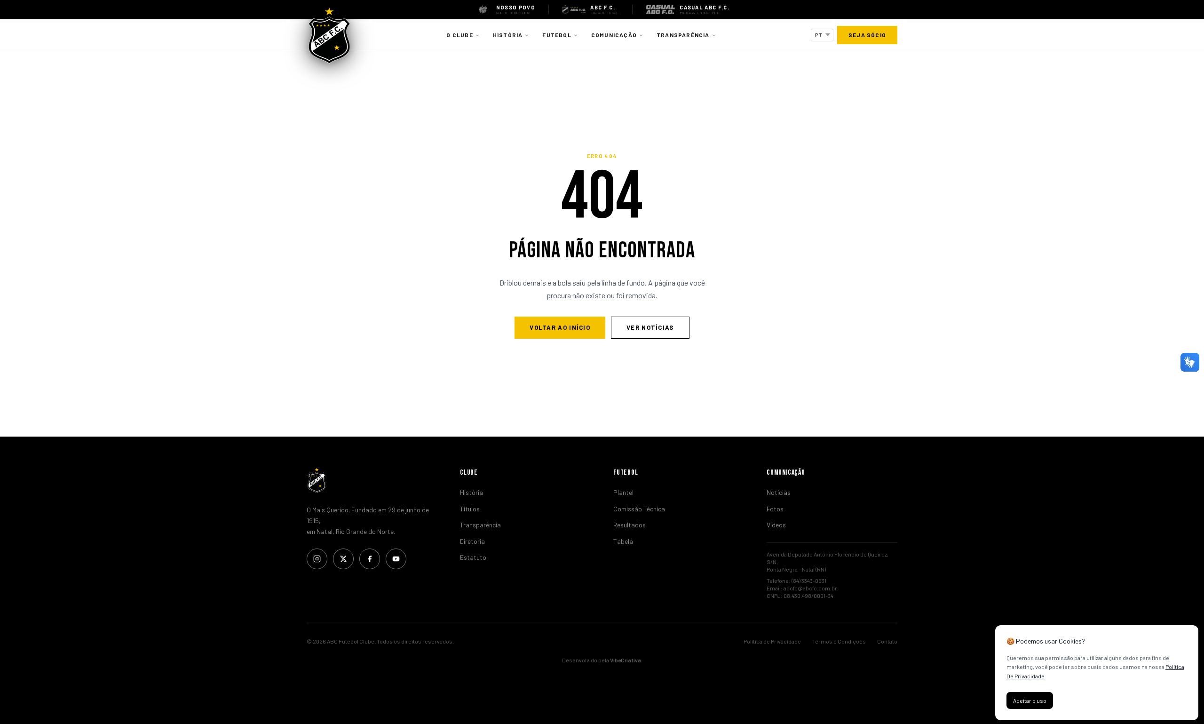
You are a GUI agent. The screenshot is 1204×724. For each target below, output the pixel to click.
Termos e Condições (839, 641)
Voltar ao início (560, 327)
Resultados (629, 525)
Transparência (683, 35)
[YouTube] (396, 559)
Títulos (470, 509)
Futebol (556, 35)
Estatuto (473, 557)
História (508, 35)
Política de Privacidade (772, 641)
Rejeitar (1077, 700)
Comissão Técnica (639, 509)
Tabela (623, 541)
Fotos (775, 509)
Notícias (779, 492)
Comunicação (614, 35)
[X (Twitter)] (343, 559)
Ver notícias (650, 327)
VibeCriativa (625, 660)
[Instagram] (317, 559)
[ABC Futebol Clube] (372, 480)
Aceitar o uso (1029, 700)
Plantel (623, 492)
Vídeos (776, 525)
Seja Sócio (867, 35)
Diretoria (472, 541)
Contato (887, 641)
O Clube (459, 35)
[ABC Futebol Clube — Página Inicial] (329, 35)
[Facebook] (369, 559)
